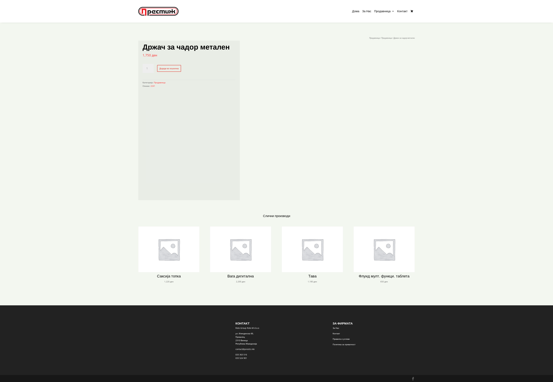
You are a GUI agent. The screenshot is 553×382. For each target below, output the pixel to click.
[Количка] (412, 11)
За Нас (366, 11)
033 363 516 (241, 354)
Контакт (402, 11)
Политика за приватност (344, 344)
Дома (355, 11)
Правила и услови (341, 339)
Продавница (382, 11)
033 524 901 (241, 358)
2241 (152, 86)
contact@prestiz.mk (244, 349)
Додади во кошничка (169, 68)
